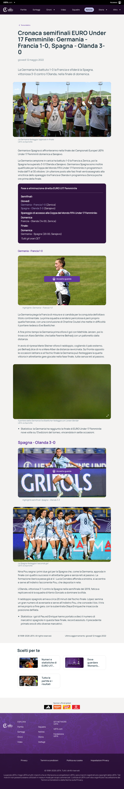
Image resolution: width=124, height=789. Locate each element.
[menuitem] (23, 9)
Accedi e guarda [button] (63, 279)
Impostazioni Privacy (100, 760)
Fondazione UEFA (59, 735)
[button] (50, 9)
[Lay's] (67, 707)
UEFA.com (58, 729)
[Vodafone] (76, 707)
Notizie (41, 731)
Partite (20, 727)
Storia (41, 737)
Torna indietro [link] (25, 25)
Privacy (24, 760)
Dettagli (41, 742)
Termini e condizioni (49, 760)
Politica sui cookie (75, 760)
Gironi (20, 737)
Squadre (42, 727)
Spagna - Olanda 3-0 (32, 208)
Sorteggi (21, 731)
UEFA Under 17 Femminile (8, 9)
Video (19, 742)
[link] (23, 9)
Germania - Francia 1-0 (33, 204)
